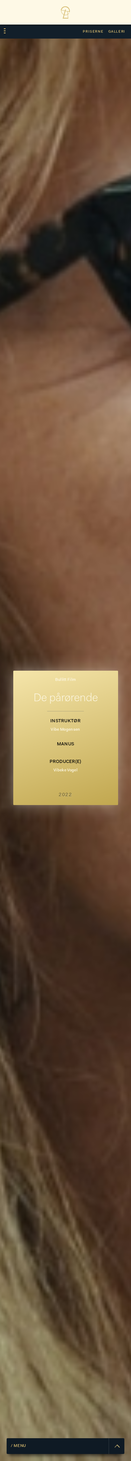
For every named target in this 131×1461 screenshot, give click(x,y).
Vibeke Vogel (65, 770)
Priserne (93, 31)
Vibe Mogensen (65, 730)
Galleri (116, 31)
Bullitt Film (65, 680)
